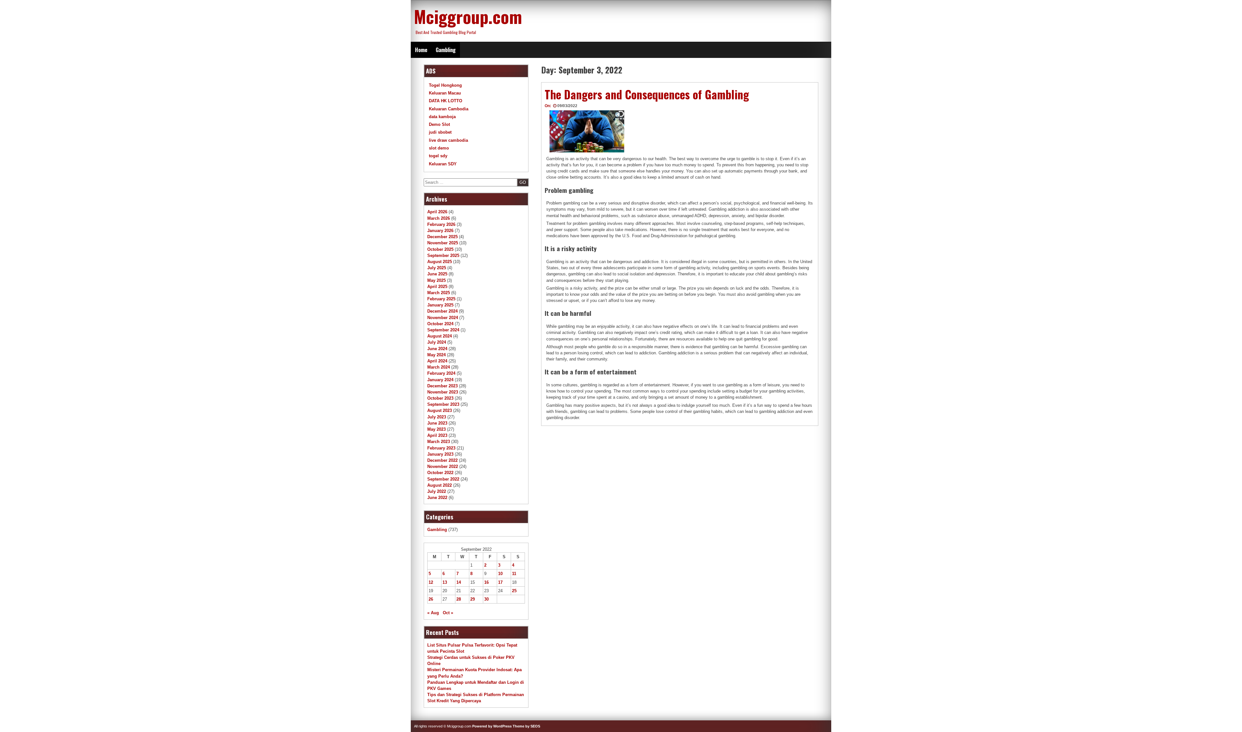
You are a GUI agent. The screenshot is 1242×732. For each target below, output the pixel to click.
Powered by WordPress (492, 726)
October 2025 (440, 249)
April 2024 (437, 361)
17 (500, 582)
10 (500, 573)
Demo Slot (439, 124)
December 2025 (442, 236)
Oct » (448, 612)
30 (486, 599)
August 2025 (439, 261)
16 (486, 582)
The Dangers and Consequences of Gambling (647, 94)
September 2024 (443, 329)
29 (472, 599)
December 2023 (442, 385)
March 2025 (438, 292)
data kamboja (442, 116)
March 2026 (438, 218)
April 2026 (437, 211)
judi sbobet (440, 132)
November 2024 (442, 317)
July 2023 (436, 417)
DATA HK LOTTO (445, 100)
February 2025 (441, 298)
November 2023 (442, 392)
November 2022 (442, 466)
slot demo (439, 148)
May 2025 (436, 280)
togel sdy (438, 155)
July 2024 (436, 342)
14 (458, 582)
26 (431, 599)
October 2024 (440, 323)
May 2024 (436, 354)
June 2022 (437, 497)
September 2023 (443, 404)
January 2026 (440, 230)
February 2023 (441, 448)
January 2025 (440, 305)
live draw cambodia (448, 140)
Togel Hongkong (445, 85)
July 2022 (436, 491)
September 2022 (443, 479)
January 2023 (440, 454)
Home (421, 50)
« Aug (433, 612)
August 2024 (439, 336)
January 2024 (440, 379)
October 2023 (440, 398)
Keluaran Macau (445, 93)
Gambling (446, 50)
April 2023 (437, 435)
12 (431, 582)
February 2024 (441, 373)
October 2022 (440, 472)
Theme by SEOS (526, 726)
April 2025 (437, 286)
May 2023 (436, 429)
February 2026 (441, 224)
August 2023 (439, 410)
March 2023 (438, 441)
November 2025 (442, 242)
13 (444, 582)
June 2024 (437, 348)
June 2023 (437, 423)
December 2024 (442, 311)
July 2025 (436, 267)
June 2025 (437, 274)
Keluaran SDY (443, 163)
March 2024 (438, 367)
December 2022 (442, 460)
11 (514, 573)
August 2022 (439, 485)
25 (514, 590)
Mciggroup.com (468, 16)
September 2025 (443, 255)
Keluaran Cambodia (448, 108)
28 (458, 599)
